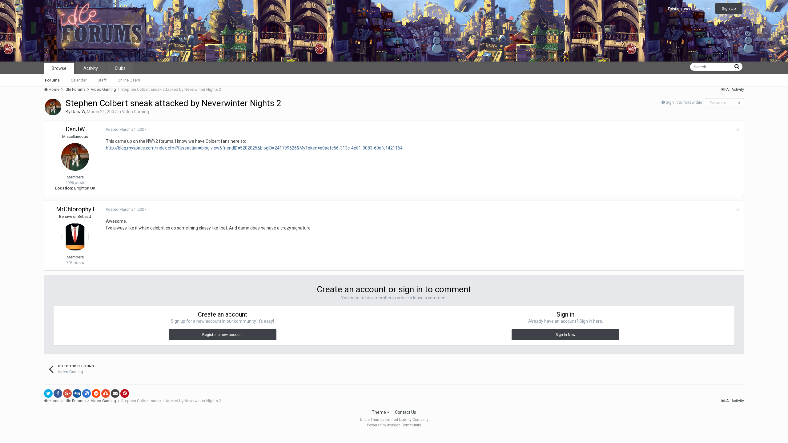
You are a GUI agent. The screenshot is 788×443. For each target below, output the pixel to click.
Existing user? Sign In (687, 8)
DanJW (78, 111)
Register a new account (222, 335)
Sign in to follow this (684, 102)
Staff (102, 80)
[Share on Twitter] (48, 393)
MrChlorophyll (75, 209)
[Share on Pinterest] (124, 393)
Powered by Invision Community (394, 425)
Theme (379, 412)
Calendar (78, 80)
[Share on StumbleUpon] (105, 393)
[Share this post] (737, 129)
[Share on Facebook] (58, 393)
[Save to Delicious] (86, 393)
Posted (126, 129)
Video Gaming (135, 111)
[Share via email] (115, 393)
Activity (90, 68)
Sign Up (729, 8)
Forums (52, 80)
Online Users (129, 80)
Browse (59, 68)
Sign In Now (565, 335)
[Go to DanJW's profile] (53, 107)
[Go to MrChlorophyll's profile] (75, 237)
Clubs (120, 68)
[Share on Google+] (67, 393)
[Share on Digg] (77, 393)
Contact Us (405, 412)
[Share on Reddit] (96, 393)
